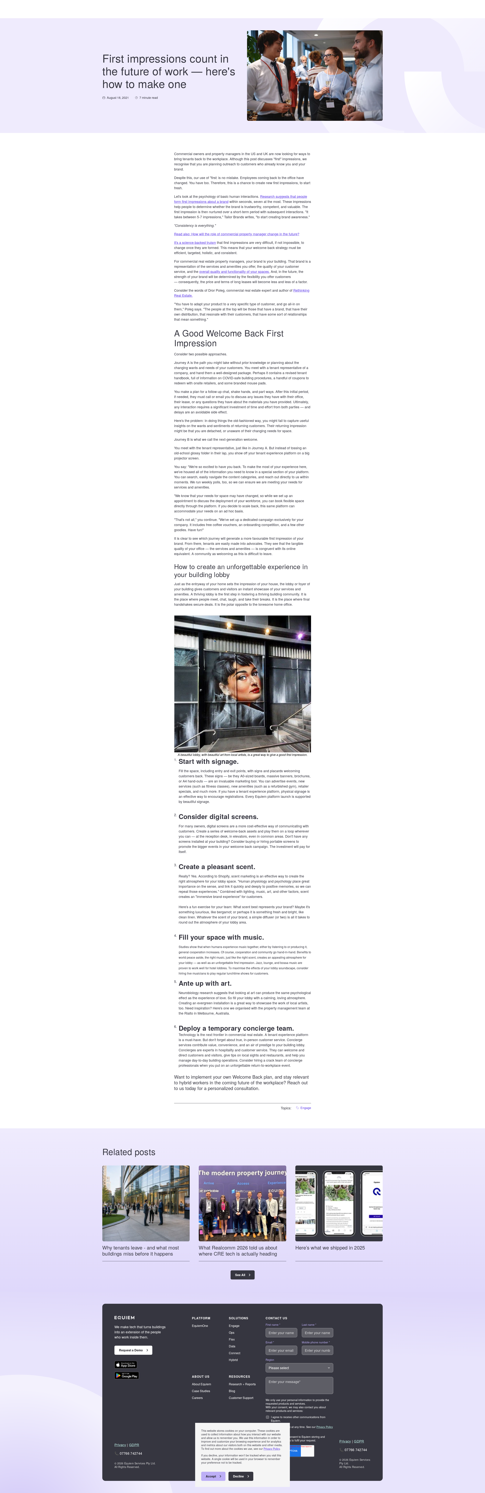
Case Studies (201, 1391)
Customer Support (241, 1398)
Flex (232, 1339)
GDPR (134, 1444)
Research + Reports (242, 1384)
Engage (234, 1325)
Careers (197, 1398)
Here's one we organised (231, 1007)
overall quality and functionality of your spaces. (234, 271)
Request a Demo (131, 1350)
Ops (231, 1332)
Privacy (120, 1444)
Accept (211, 1476)
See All (240, 1275)
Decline (238, 1476)
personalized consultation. (234, 1088)
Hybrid (233, 1360)
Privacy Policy (272, 1449)
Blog (232, 1391)
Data (232, 1346)
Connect (234, 1353)
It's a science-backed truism (195, 242)
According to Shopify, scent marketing (226, 875)
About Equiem (201, 1384)
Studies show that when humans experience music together (218, 947)
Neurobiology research (196, 992)
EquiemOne (200, 1325)
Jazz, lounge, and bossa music (276, 963)
